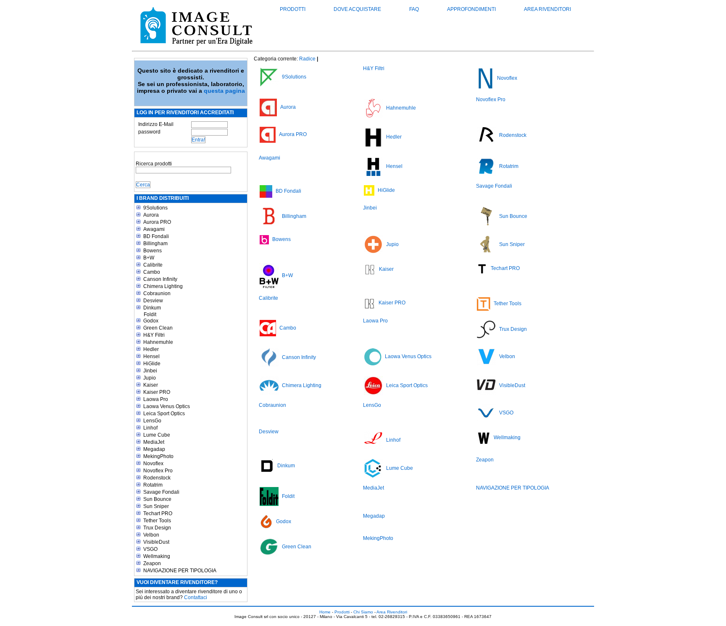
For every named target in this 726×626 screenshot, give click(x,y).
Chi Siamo (363, 612)
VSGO (150, 549)
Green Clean (158, 328)
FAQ (414, 9)
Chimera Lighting (163, 286)
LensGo (152, 421)
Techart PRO (157, 513)
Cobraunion (157, 293)
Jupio (149, 378)
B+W (148, 258)
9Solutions (155, 208)
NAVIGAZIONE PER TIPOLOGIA (179, 571)
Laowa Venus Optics (166, 406)
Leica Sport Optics (164, 413)
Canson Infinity (160, 279)
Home (325, 612)
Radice (307, 59)
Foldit (150, 314)
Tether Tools (157, 521)
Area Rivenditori (547, 9)
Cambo (151, 272)
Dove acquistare (357, 9)
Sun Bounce (157, 499)
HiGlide (151, 364)
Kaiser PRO (156, 392)
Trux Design (157, 528)
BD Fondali (156, 236)
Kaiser (150, 385)
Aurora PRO (157, 222)
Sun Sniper (156, 506)
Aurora (151, 215)
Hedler (151, 349)
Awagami (154, 229)
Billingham (155, 243)
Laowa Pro (155, 399)
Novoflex (153, 463)
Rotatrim (153, 485)
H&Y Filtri (154, 335)
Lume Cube (156, 435)
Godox (150, 321)
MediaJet (153, 442)
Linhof (150, 428)
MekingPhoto (158, 456)
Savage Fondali (161, 492)
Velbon (151, 535)
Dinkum (152, 308)
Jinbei (150, 371)
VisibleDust (156, 542)
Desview (153, 301)
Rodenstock (157, 478)
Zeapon (152, 563)
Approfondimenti (471, 9)
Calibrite (153, 265)
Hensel (151, 356)
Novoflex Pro (158, 471)
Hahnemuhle (158, 342)
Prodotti (292, 9)
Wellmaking (156, 556)
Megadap (154, 449)
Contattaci (195, 597)
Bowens (152, 251)
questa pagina (224, 90)
